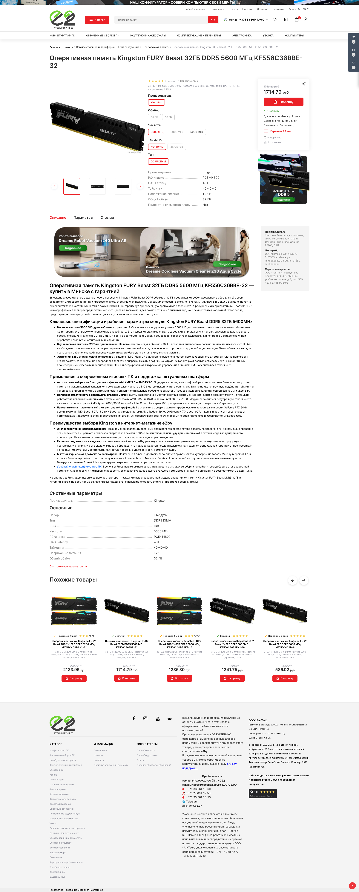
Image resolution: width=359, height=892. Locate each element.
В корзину (285, 102)
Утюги (53, 823)
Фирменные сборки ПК (102, 35)
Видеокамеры (57, 876)
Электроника (242, 35)
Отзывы (141, 760)
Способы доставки (147, 755)
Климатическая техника (63, 799)
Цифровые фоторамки (61, 808)
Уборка (268, 35)
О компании (100, 750)
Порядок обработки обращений (154, 765)
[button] (303, 9)
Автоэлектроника (59, 794)
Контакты (99, 760)
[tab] (60, 217)
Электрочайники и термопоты (66, 837)
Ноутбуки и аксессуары (148, 35)
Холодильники (57, 872)
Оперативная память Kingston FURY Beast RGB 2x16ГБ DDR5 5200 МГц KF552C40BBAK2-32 (74, 644)
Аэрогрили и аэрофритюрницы (66, 862)
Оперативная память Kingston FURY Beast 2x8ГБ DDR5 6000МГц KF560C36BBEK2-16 (232, 644)
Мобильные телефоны (62, 784)
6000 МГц (177, 131)
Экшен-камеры (58, 852)
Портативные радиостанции (65, 813)
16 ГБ (168, 117)
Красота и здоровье (60, 803)
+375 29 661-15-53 (198, 793)
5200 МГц (196, 131)
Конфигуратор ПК (62, 35)
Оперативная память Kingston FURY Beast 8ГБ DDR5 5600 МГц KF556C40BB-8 (285, 644)
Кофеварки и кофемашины (64, 818)
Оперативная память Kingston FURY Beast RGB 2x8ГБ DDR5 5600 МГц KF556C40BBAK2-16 (179, 644)
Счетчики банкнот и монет (64, 833)
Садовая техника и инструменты (67, 828)
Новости (98, 755)
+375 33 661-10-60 (198, 789)
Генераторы (56, 857)
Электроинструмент (60, 842)
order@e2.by (194, 805)
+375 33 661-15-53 (198, 797)
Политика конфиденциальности (111, 765)
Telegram (191, 801)
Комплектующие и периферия (199, 35)
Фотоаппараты (58, 789)
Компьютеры (294, 35)
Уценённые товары (60, 867)
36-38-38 (176, 146)
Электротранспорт (60, 847)
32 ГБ (154, 117)
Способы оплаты (146, 750)
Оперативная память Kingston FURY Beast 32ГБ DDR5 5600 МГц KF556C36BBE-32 (126, 644)
